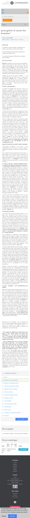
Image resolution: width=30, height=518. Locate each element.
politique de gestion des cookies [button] (19, 512)
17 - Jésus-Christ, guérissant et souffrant (10, 386)
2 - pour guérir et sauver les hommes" (10, 380)
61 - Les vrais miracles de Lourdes (9, 403)
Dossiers (15, 467)
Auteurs (15, 469)
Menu (4, 24)
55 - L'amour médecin (6, 400)
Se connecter (15, 493)
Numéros (15, 464)
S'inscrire (15, 495)
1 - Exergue (4, 377)
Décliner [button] (4, 516)
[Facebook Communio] (15, 502)
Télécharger (23, 449)
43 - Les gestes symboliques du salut (9, 394)
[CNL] (15, 486)
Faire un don (15, 496)
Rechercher (7, 20)
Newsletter (15, 471)
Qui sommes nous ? (15, 478)
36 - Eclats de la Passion (7, 392)
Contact (15, 477)
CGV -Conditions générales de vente (14, 480)
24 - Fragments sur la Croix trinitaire (10, 389)
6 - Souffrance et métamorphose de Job (10, 383)
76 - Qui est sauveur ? (6, 409)
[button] (15, 10)
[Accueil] (15, 2)
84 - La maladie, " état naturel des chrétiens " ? (12, 412)
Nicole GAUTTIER (7, 38)
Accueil (15, 462)
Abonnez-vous (15, 507)
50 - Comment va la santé (7, 397)
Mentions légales (15, 482)
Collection (15, 466)
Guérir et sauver (5, 39)
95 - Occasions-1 (5, 415)
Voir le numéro (21, 419)
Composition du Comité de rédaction (15, 484)
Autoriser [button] (12, 516)
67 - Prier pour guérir (6, 406)
